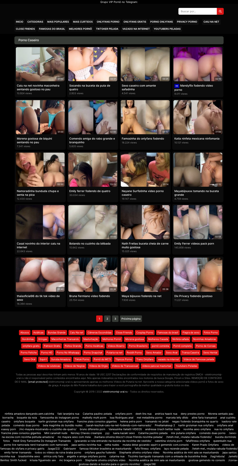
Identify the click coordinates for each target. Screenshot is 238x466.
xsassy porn (8, 429)
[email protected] (38, 381)
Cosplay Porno (144, 332)
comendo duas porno (26, 425)
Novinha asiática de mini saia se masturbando (191, 452)
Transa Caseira (190, 352)
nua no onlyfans (224, 429)
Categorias (35, 21)
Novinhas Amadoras (204, 339)
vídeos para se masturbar (156, 365)
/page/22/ (54, 448)
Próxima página (131, 318)
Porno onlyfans (161, 21)
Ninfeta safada (180, 339)
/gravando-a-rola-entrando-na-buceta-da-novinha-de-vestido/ (112, 440)
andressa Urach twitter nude (162, 429)
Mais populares (58, 21)
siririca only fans (53, 456)
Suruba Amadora (60, 359)
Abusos (24, 332)
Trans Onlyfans (144, 359)
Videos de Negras (74, 365)
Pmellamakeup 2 (165, 425)
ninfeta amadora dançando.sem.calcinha (29, 413)
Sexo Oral (29, 359)
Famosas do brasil (52, 28)
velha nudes (112, 444)
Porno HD (46, 352)
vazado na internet (136, 28)
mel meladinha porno (150, 417)
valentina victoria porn (168, 440)
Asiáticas (38, 332)
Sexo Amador (154, 352)
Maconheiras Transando (65, 339)
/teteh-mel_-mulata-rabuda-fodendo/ (189, 437)
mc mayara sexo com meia (74, 437)
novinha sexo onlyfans (197, 429)
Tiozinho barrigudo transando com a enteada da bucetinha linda (167, 456)
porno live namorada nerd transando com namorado (36, 444)
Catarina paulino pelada (97, 413)
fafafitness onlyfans (198, 440)
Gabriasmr (69, 448)
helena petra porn (131, 421)
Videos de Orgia (98, 365)
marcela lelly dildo (177, 417)
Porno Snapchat (93, 352)
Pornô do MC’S (102, 359)
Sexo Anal (171, 352)
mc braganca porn (70, 460)
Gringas (42, 339)
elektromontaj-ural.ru (115, 391)
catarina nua (117, 456)
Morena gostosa (134, 339)
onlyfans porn (123, 413)
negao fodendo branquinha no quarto (195, 421)
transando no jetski (157, 421)
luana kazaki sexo (124, 433)
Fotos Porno (211, 332)
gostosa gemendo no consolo (206, 460)
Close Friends (25, 28)
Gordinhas (28, 339)
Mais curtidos (83, 21)
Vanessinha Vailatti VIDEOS (125, 429)
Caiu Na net (211, 21)
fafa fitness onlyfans (148, 448)
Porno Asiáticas (94, 345)
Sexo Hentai (210, 352)
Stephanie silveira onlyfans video (139, 452)
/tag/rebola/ (217, 456)
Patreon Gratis (52, 345)
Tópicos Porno (123, 359)
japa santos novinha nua (86, 444)
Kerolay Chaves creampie (86, 433)
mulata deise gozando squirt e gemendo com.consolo (156, 444)
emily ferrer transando (17, 452)
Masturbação (90, 339)
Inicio (19, 21)
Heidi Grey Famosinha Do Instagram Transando (42, 440)
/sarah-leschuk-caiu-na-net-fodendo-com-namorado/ (118, 425)
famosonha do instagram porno (59, 417)
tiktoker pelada (107, 28)
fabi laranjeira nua (68, 413)
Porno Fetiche (29, 352)
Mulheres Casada (158, 339)
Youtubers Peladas (167, 28)
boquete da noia (27, 417)
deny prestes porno (193, 413)
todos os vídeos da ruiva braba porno (58, 452)
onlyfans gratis (31, 345)
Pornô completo (182, 345)
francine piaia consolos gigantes (97, 421)
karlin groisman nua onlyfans (56, 421)
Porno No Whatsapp (68, 352)
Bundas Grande (57, 332)
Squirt (43, 359)
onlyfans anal (225, 425)
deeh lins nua (144, 413)
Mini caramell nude (55, 433)
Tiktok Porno (82, 359)
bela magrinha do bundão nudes (62, 425)
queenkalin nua (222, 440)
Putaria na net (114, 352)
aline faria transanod (204, 417)
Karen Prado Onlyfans (205, 444)
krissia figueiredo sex (43, 460)
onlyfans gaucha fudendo (100, 452)
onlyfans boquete (24, 421)
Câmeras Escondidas (100, 332)
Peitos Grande (73, 345)
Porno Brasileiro (138, 345)
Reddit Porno (134, 352)
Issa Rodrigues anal (121, 417)
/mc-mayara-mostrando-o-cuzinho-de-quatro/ (47, 429)
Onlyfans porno (108, 21)
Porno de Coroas (205, 345)
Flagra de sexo (191, 332)
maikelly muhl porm (94, 417)
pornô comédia (160, 345)
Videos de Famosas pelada (198, 359)
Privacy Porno (187, 21)
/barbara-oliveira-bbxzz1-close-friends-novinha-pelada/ (128, 437)
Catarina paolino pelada (153, 433)
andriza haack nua (166, 413)
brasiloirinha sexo (29, 456)
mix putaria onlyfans (183, 433)
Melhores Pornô (80, 28)
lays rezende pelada (176, 448)
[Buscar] (220, 11)
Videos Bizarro (116, 345)
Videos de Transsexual (125, 365)
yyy (107, 433)
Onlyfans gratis (135, 21)
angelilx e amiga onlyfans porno (86, 456)
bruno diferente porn (92, 429)
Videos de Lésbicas (49, 365)
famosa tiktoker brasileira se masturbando (105, 448)
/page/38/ (150, 464)
